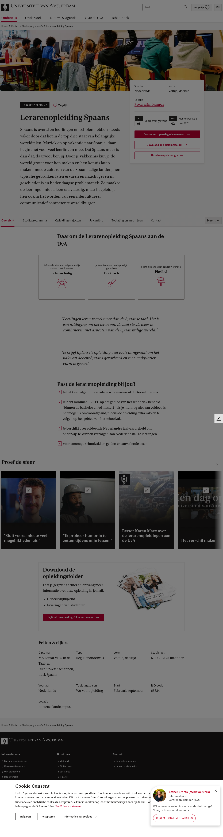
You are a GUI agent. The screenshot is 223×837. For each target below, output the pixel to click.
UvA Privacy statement (68, 806)
